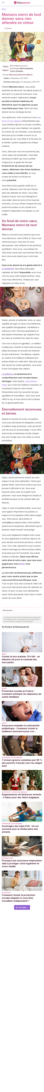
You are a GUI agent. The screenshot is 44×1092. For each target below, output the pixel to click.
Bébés (4, 9)
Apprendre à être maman (12, 757)
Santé (4, 688)
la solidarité (8, 269)
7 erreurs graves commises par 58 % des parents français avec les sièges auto (22, 763)
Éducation (6, 892)
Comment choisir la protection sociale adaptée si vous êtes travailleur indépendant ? (18, 898)
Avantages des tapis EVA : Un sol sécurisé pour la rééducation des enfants (20, 829)
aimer (22, 564)
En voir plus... (22, 907)
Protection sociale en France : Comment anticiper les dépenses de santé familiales (21, 694)
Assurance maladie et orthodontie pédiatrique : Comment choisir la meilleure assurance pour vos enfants (20, 728)
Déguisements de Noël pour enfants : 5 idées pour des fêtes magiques (21, 796)
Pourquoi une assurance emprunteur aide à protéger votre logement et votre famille (22, 863)
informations (7, 858)
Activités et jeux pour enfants (14, 792)
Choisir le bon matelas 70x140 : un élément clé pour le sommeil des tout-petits (21, 659)
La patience (7, 374)
